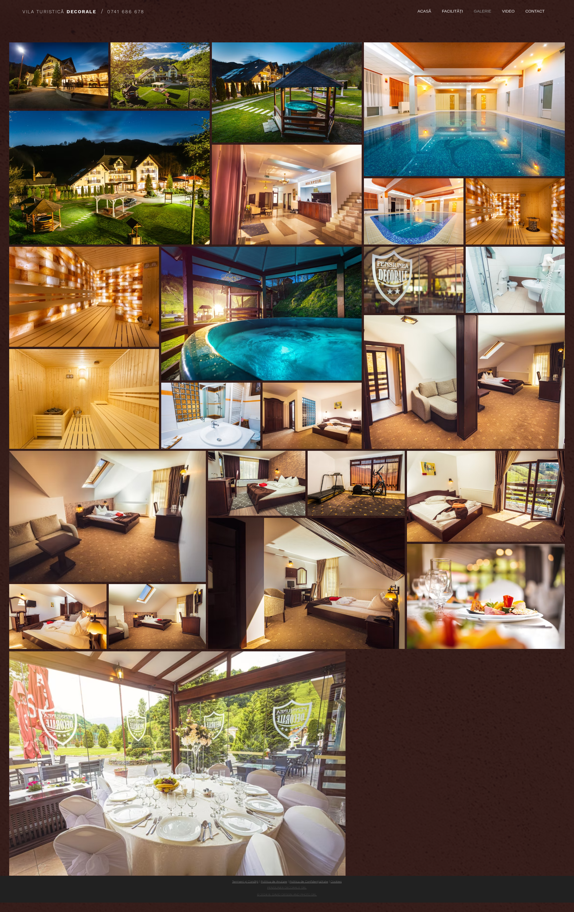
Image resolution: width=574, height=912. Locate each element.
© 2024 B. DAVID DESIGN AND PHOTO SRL (287, 894)
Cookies (336, 881)
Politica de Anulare (274, 881)
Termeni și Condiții (245, 881)
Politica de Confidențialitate (308, 881)
